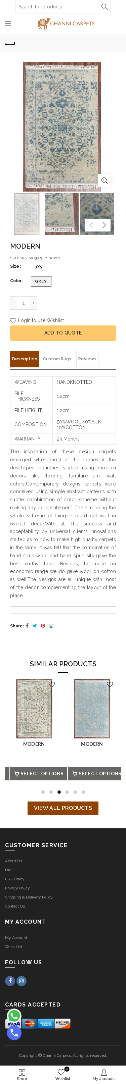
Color (16, 280)
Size (14, 266)
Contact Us (15, 906)
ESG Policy (15, 879)
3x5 (38, 266)
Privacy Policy (17, 888)
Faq (8, 870)
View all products (63, 808)
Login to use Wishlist (40, 320)
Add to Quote (63, 332)
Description (24, 358)
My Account (16, 937)
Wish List (14, 946)
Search (104, 6)
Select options (44, 773)
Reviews (87, 358)
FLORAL (37, 744)
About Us (13, 861)
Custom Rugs (57, 358)
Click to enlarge (104, 180)
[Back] (10, 43)
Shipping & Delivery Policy (29, 897)
